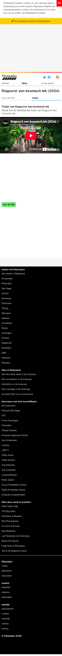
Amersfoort (7, 323)
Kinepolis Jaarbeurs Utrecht (15, 435)
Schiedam (6, 348)
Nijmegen (6, 313)
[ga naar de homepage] (9, 77)
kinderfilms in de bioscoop (14, 384)
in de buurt (48, 83)
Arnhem (5, 338)
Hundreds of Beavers (12, 516)
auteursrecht (7, 609)
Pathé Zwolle (8, 480)
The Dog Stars (8, 511)
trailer (35, 98)
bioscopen (7, 576)
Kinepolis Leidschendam (13, 495)
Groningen (7, 333)
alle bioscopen (9, 406)
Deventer (6, 363)
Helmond (6, 358)
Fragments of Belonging (13, 546)
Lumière (5, 445)
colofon (5, 624)
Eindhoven (7, 303)
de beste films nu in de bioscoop (17, 394)
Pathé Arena (7, 455)
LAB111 (5, 450)
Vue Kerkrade (8, 465)
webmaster (7, 597)
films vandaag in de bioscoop (16, 389)
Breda (4, 328)
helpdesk (6, 587)
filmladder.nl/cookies (35, 13)
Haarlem (6, 318)
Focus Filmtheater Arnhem (14, 485)
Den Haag (6, 289)
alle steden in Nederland (13, 274)
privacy (5, 629)
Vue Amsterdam (9, 440)
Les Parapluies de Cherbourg (15, 536)
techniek (6, 619)
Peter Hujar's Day (10, 506)
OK (59, 3)
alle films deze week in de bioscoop (19, 374)
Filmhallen (6, 425)
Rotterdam (7, 284)
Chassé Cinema (9, 430)
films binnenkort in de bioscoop (17, 379)
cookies (5, 614)
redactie (5, 592)
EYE (4, 416)
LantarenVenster (9, 475)
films (24, 83)
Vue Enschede (8, 470)
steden (5, 83)
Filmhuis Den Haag (11, 411)
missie (5, 566)
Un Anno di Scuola (11, 526)
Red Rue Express (10, 521)
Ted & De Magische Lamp (14, 551)
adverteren (7, 571)
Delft (4, 353)
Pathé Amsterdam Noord (13, 490)
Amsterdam (7, 279)
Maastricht (7, 343)
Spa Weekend (8, 531)
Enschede (6, 298)
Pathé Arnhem (8, 460)
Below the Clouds (10, 541)
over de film (8, 98)
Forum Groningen (10, 421)
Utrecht (5, 294)
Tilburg (5, 308)
